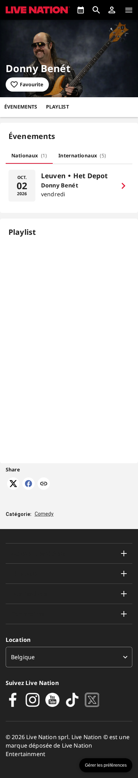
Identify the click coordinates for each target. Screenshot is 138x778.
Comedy (44, 514)
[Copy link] (44, 484)
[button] (112, 10)
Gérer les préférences (106, 765)
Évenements (21, 106)
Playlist (57, 106)
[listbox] (69, 657)
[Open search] (96, 10)
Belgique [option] (23, 657)
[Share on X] (13, 488)
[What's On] (80, 10)
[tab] (29, 155)
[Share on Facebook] (28, 488)
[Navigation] (129, 10)
